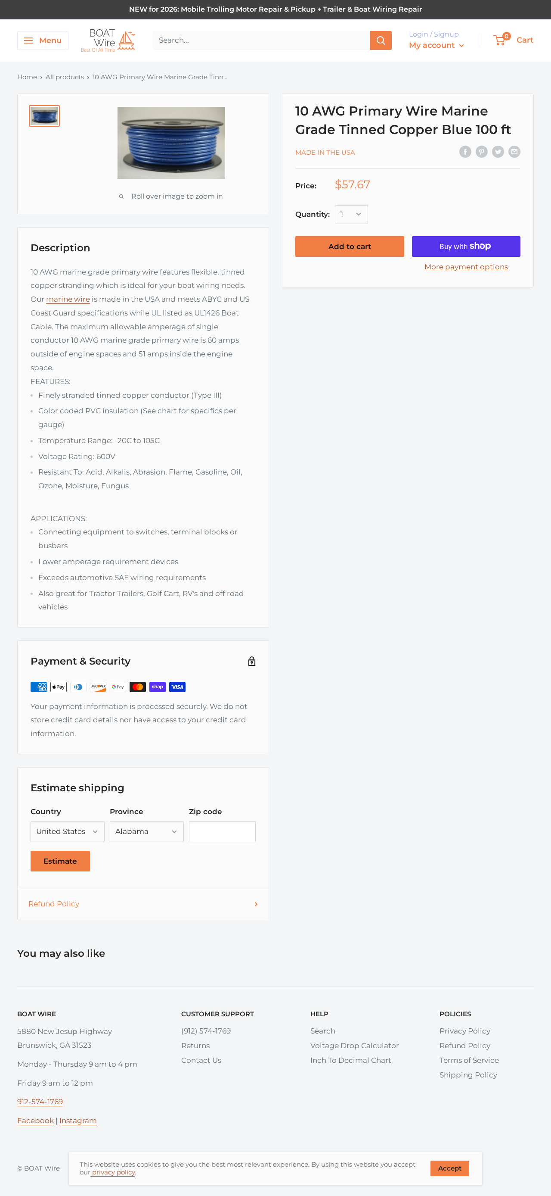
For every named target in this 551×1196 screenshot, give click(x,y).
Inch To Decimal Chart (350, 1060)
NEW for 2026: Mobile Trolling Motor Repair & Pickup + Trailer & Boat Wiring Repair (275, 9)
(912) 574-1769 (206, 1031)
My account (433, 45)
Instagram (78, 1120)
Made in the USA (325, 152)
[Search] (381, 40)
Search (322, 1031)
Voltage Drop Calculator (354, 1045)
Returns (195, 1045)
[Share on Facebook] (465, 152)
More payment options (466, 266)
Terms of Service (469, 1060)
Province (126, 811)
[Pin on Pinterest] (482, 152)
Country (46, 811)
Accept (449, 1168)
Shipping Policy (468, 1075)
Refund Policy (53, 903)
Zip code (205, 811)
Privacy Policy (465, 1031)
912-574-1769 (40, 1101)
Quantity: (312, 213)
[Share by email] (514, 152)
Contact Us (201, 1060)
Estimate (60, 861)
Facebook (35, 1120)
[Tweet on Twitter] (498, 152)
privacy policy (112, 1172)
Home (27, 77)
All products (65, 77)
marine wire (68, 299)
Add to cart (349, 246)
